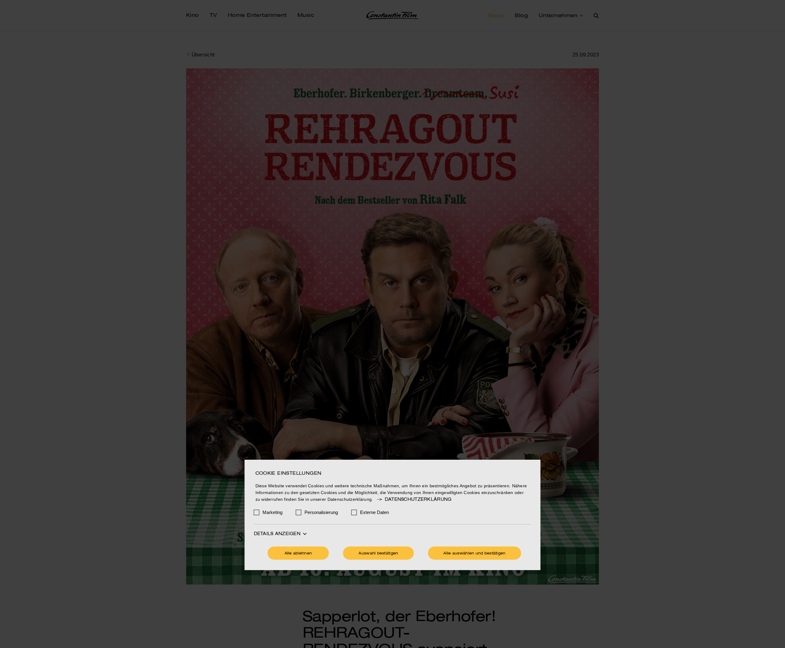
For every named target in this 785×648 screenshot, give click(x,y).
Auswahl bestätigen (378, 553)
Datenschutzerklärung (418, 499)
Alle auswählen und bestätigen (474, 553)
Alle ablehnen (298, 553)
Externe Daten (374, 512)
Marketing (272, 512)
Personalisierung (321, 512)
